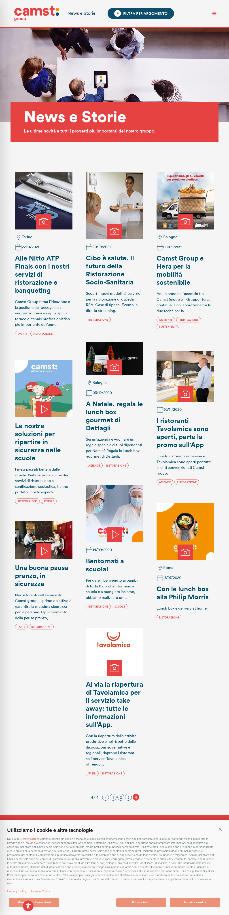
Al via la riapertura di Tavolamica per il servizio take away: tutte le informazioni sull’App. (114, 704)
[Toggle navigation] (214, 13)
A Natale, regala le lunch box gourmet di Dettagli (114, 415)
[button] (220, 829)
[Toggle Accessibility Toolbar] (28, 906)
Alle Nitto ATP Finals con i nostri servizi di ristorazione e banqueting (42, 274)
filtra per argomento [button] (145, 13)
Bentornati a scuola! (105, 564)
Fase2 (21, 627)
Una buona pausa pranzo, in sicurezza (41, 575)
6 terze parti (28, 839)
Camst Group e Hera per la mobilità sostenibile (180, 270)
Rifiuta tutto (141, 902)
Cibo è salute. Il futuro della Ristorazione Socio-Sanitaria (110, 269)
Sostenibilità (169, 326)
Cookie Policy (40, 891)
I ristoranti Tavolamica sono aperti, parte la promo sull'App (183, 432)
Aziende (94, 465)
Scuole (48, 501)
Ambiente (166, 320)
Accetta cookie (195, 902)
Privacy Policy (17, 891)
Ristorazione (43, 334)
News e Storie (81, 13)
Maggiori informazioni (34, 902)
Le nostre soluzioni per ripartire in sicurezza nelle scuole (38, 441)
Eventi (22, 334)
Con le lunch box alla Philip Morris (183, 592)
